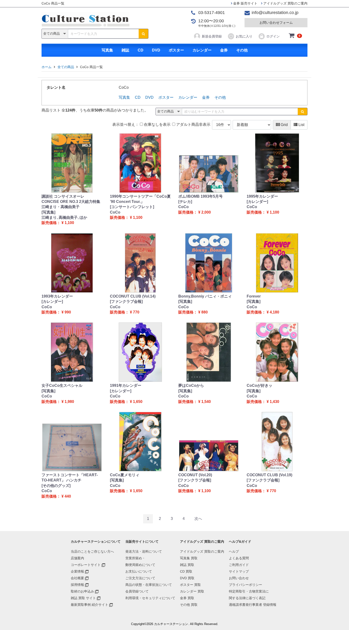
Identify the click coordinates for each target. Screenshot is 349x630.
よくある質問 (239, 558)
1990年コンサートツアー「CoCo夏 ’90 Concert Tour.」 (140, 199)
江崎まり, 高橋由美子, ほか (64, 217)
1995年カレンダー (262, 196)
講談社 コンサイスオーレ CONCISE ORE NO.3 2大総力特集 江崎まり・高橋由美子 (71, 201)
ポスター (176, 50)
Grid (284, 125)
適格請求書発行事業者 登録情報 (252, 605)
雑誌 (125, 50)
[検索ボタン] (143, 33)
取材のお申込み (82, 591)
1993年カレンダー (57, 296)
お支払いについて (138, 571)
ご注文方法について (140, 578)
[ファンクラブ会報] (126, 301)
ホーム (47, 67)
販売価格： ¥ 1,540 (194, 402)
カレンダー (202, 50)
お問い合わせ (239, 578)
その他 (242, 50)
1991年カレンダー (125, 385)
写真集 (107, 50)
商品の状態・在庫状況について (148, 585)
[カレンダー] (257, 202)
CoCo (115, 212)
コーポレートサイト (86, 565)
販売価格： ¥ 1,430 (263, 402)
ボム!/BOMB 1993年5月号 (200, 196)
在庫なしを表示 (156, 124)
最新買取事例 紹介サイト (89, 605)
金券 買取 (187, 598)
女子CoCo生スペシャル (62, 385)
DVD (156, 50)
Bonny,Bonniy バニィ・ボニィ (205, 296)
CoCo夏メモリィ (124, 475)
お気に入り (244, 36)
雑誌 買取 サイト (83, 598)
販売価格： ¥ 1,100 (58, 223)
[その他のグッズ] (56, 486)
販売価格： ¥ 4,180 (263, 312)
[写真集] (48, 212)
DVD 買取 (187, 578)
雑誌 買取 (187, 565)
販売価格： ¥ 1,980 (58, 402)
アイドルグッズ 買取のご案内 (284, 3)
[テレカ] (185, 202)
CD (140, 50)
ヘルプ (234, 551)
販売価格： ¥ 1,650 (126, 402)
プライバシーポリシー (245, 585)
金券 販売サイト (244, 3)
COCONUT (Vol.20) (195, 475)
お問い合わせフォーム (276, 22)
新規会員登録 (212, 36)
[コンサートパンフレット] (132, 207)
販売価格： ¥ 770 (124, 312)
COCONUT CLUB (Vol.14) (133, 296)
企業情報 (77, 571)
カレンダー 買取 (192, 591)
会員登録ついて (137, 591)
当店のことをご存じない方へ (92, 551)
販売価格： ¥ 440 (56, 496)
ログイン (273, 36)
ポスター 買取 (190, 585)
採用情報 (77, 585)
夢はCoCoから (191, 385)
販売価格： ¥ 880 (193, 312)
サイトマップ (239, 571)
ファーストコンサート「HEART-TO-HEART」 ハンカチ (70, 477)
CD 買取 (186, 571)
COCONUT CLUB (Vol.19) (269, 475)
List (300, 125)
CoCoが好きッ (259, 385)
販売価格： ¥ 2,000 (194, 212)
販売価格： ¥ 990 (56, 312)
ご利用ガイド (239, 565)
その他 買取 (189, 605)
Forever (254, 296)
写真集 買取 (189, 558)
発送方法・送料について (143, 551)
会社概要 (77, 578)
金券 (224, 50)
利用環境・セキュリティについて (150, 598)
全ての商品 (65, 67)
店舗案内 (77, 558)
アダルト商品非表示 (192, 124)
